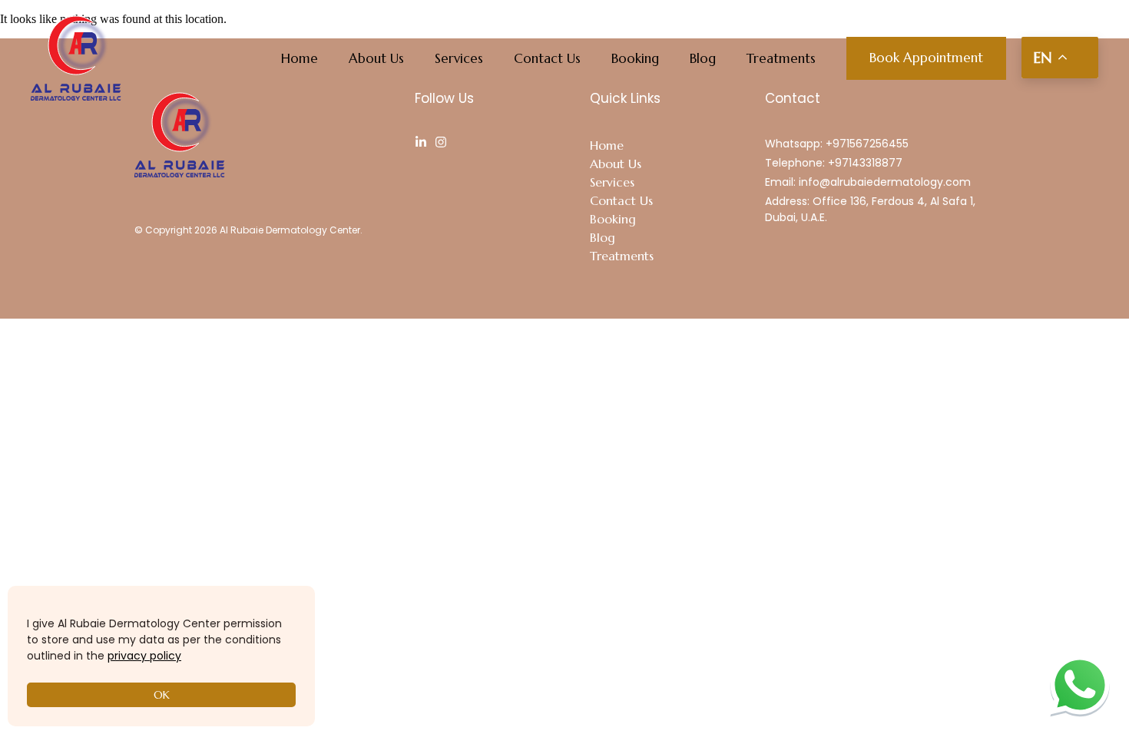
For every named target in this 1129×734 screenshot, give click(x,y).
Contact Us (547, 58)
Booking (635, 58)
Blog (703, 58)
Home (299, 58)
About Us (376, 58)
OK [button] (162, 695)
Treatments (781, 58)
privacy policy (144, 655)
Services (459, 58)
